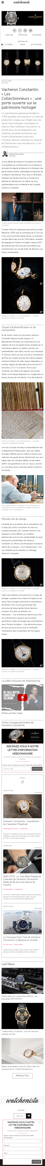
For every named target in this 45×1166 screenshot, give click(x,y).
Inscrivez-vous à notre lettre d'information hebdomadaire (22, 750)
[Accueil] (22, 2)
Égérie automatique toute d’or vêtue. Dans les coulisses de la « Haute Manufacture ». (21, 1067)
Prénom (7, 1145)
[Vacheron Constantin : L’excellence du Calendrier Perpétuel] (22, 806)
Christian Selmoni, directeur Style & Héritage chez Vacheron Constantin (21, 224)
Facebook (20, 30)
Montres (23, 35)
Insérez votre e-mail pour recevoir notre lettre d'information (22, 765)
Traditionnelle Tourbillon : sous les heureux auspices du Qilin (20, 1032)
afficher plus (22, 1075)
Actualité (37, 35)
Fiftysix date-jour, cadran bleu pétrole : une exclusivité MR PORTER (19, 997)
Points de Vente (24, 43)
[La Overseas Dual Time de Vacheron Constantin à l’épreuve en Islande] (22, 922)
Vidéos (10, 44)
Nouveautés (7, 846)
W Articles (37, 44)
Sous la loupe (6, 81)
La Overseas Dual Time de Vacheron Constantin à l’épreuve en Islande (22, 939)
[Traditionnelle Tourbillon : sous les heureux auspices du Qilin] (22, 1016)
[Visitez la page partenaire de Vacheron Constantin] (22, 736)
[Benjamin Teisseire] (5, 154)
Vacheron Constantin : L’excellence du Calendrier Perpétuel (21, 823)
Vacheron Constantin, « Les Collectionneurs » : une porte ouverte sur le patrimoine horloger (20, 317)
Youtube (30, 30)
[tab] (22, 780)
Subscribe (21, 1110)
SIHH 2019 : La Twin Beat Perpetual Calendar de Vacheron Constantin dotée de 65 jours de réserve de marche (22, 880)
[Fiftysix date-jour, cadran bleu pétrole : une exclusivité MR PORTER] (22, 981)
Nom (6, 1153)
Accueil (10, 35)
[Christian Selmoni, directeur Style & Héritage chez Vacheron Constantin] (22, 207)
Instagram (25, 30)
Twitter (14, 30)
